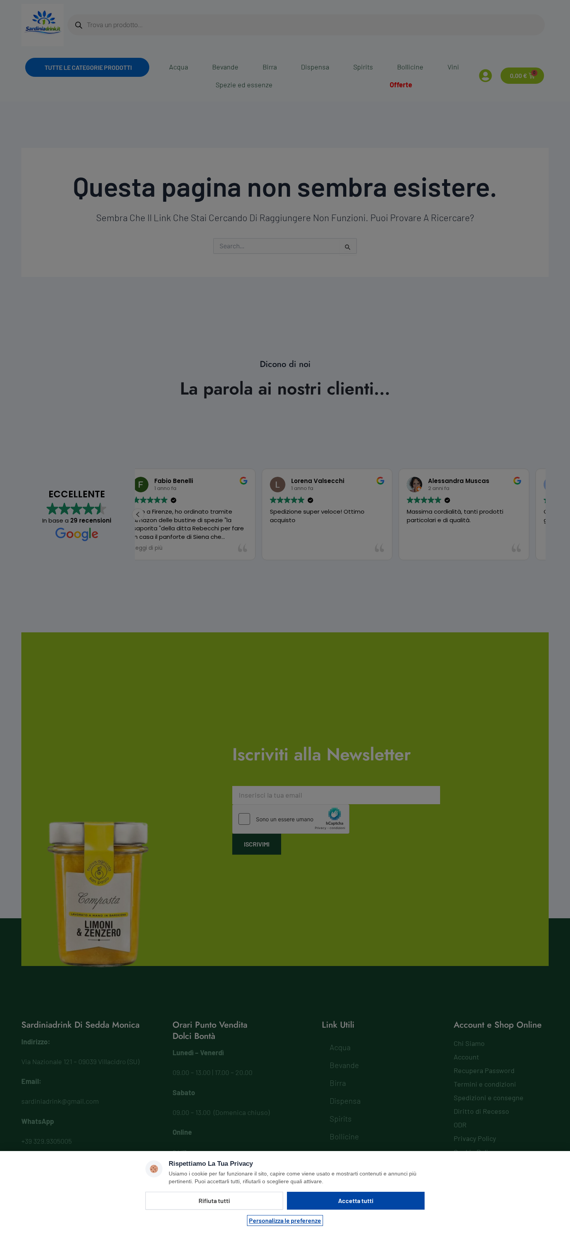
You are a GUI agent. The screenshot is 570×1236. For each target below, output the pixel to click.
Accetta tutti (355, 1200)
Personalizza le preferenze (285, 1220)
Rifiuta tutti (214, 1200)
